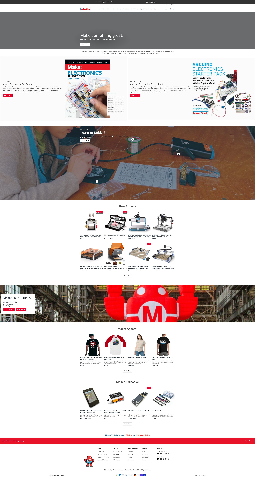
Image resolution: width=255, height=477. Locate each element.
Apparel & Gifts (144, 9)
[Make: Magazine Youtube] (163, 453)
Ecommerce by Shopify (202, 475)
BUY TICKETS (9, 309)
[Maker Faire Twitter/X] (158, 459)
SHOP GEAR (21, 309)
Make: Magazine (103, 9)
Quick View (91, 232)
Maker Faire (116, 454)
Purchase (130, 451)
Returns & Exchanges (103, 460)
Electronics (125, 9)
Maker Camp (116, 460)
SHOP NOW (85, 44)
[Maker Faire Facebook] (161, 459)
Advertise (145, 454)
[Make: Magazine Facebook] (161, 453)
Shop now (7, 95)
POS (195, 475)
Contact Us (145, 451)
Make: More (134, 9)
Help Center (101, 451)
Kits (118, 9)
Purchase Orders (102, 454)
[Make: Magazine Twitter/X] (158, 453)
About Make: (145, 457)
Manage (130, 457)
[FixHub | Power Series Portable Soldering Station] (178, 154)
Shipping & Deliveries (103, 457)
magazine (117, 451)
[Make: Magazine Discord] (169, 453)
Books (112, 9)
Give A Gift (130, 454)
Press (143, 460)
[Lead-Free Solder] (132, 139)
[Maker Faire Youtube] (163, 459)
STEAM (153, 9)
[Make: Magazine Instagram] (166, 453)
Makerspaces (116, 457)
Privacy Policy (108, 470)
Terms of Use (117, 470)
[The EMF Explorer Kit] (97, 181)
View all (127, 275)
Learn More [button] (248, 441)
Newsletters (131, 460)
